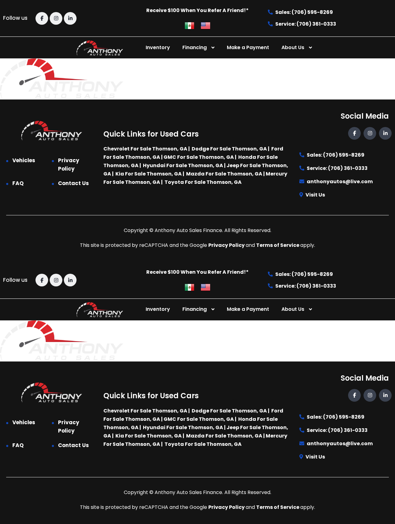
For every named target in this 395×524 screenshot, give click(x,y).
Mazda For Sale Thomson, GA (224, 173)
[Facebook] (41, 18)
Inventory (158, 47)
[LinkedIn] (70, 18)
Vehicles (23, 160)
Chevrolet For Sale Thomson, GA (145, 148)
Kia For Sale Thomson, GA (148, 173)
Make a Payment (248, 47)
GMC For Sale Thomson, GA (199, 157)
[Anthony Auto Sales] (100, 47)
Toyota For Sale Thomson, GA (203, 182)
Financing (194, 47)
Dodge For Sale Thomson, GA (229, 148)
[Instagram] (56, 18)
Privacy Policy (68, 164)
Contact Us (73, 183)
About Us (292, 47)
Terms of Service (278, 245)
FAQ (18, 183)
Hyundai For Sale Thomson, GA (183, 165)
